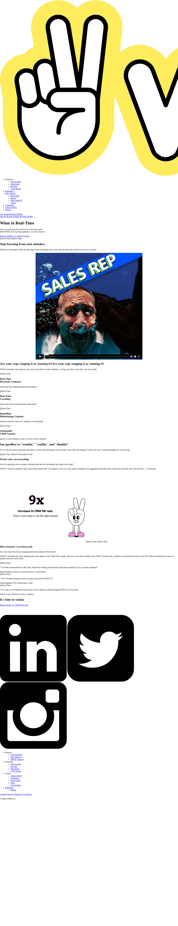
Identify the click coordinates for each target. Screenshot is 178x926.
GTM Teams (15, 189)
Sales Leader (15, 182)
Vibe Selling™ (16, 200)
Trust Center (15, 780)
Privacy (29, 794)
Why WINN (10, 193)
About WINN (11, 207)
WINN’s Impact (17, 759)
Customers (9, 205)
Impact (13, 198)
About (13, 203)
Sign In (3, 217)
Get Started (4, 214)
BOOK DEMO (16, 214)
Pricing (8, 210)
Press (12, 783)
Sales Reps (14, 184)
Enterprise (9, 191)
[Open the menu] (34, 217)
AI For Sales (15, 785)
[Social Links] (33, 681)
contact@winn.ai (7, 794)
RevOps (13, 186)
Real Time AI (16, 757)
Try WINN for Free (21, 236)
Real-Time (14, 196)
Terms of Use (20, 794)
